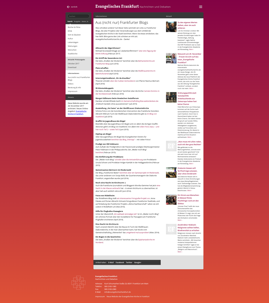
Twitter (129, 262)
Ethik (70, 31)
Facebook (120, 262)
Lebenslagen (73, 42)
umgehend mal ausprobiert (137, 232)
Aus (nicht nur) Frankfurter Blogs (79, 78)
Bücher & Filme (74, 27)
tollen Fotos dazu (147, 126)
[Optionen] (200, 7)
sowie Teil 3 (114, 129)
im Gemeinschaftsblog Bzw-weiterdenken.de (139, 101)
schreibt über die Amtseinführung (129, 159)
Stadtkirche (72, 53)
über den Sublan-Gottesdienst (122, 81)
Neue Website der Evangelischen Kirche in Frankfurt (128, 296)
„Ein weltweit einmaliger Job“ (125, 214)
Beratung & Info (74, 87)
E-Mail (111, 262)
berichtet (99, 152)
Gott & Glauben (74, 34)
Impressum (72, 91)
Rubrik (70, 21)
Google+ (137, 262)
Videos (70, 83)
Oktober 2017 (73, 63)
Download (72, 67)
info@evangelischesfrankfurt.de (117, 292)
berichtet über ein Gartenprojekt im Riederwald (139, 172)
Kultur (70, 38)
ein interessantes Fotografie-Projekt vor (133, 198)
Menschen (72, 50)
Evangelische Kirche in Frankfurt (77, 112)
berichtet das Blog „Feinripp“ (123, 139)
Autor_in (85, 21)
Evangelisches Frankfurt (133, 6)
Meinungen (72, 46)
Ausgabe (77, 21)
